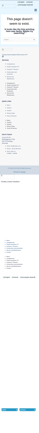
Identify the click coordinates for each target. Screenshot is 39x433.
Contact (9, 110)
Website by (19, 172)
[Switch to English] (21, 2)
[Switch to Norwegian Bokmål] (25, 4)
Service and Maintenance (13, 250)
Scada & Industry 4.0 (13, 66)
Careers (9, 108)
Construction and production (14, 248)
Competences (11, 64)
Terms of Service (12, 116)
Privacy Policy (11, 113)
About (8, 105)
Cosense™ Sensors (12, 69)
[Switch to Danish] (29, 2)
